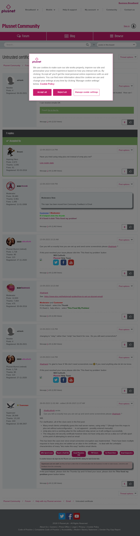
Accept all (42, 92)
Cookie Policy (47, 84)
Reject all (62, 92)
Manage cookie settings (86, 92)
